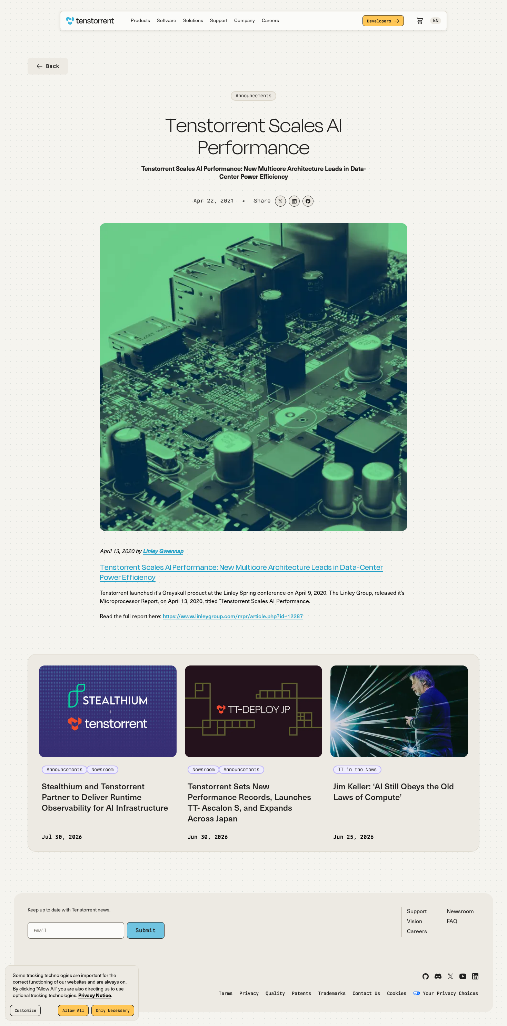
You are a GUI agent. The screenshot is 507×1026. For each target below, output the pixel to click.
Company (244, 20)
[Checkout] (420, 21)
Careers (270, 20)
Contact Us (366, 993)
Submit (146, 930)
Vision (414, 922)
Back (52, 66)
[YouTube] (463, 976)
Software (166, 20)
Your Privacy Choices (450, 993)
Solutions (193, 20)
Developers (379, 21)
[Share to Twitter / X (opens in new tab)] (280, 201)
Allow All (73, 1010)
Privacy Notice (94, 995)
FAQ (452, 922)
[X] (450, 976)
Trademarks (332, 993)
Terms (225, 993)
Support (218, 20)
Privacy (249, 993)
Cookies (396, 993)
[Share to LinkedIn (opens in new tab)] (294, 201)
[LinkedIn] (475, 976)
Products (140, 20)
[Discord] (438, 976)
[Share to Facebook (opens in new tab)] (308, 201)
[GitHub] (425, 976)
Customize (25, 1010)
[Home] (90, 21)
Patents (301, 993)
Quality (275, 993)
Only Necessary (113, 1010)
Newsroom (460, 912)
